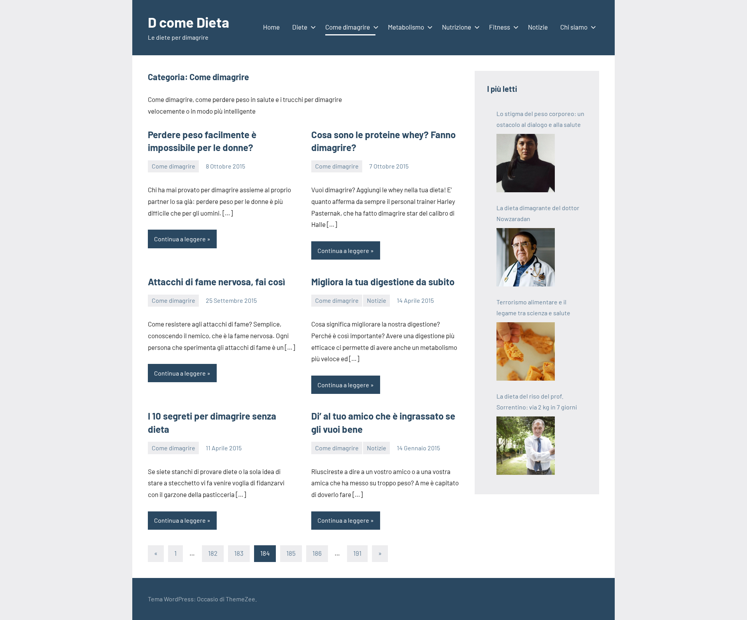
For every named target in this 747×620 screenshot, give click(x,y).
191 (357, 553)
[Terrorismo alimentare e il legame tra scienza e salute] (525, 351)
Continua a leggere (180, 238)
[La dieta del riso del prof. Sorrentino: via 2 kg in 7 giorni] (525, 445)
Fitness (499, 27)
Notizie (538, 27)
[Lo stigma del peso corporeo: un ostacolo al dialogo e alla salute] (525, 163)
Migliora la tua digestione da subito (382, 281)
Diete (299, 27)
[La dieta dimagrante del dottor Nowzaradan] (525, 257)
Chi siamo (573, 27)
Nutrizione (456, 27)
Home (271, 27)
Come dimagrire (347, 27)
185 (291, 553)
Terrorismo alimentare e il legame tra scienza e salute (533, 307)
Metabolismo (406, 27)
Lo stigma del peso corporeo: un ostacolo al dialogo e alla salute (540, 119)
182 (212, 553)
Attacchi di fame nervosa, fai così (216, 281)
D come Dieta (188, 22)
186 (317, 553)
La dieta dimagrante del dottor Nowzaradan (537, 213)
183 (239, 553)
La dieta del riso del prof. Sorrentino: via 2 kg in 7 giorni (536, 401)
